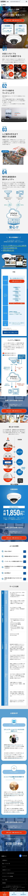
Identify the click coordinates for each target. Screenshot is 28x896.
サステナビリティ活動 (13, 888)
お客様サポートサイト (6, 870)
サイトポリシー (4, 889)
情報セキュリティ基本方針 (20, 887)
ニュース (4, 866)
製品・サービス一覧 (6, 863)
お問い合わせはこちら (17, 281)
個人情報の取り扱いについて (16, 886)
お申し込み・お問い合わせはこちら (14, 20)
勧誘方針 (14, 887)
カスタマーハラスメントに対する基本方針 (8, 891)
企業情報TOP (4, 860)
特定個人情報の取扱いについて (7, 887)
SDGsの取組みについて (21, 889)
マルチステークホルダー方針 (20, 891)
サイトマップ (10, 889)
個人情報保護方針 (9, 886)
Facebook (24, 855)
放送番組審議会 (14, 889)
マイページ (8, 873)
